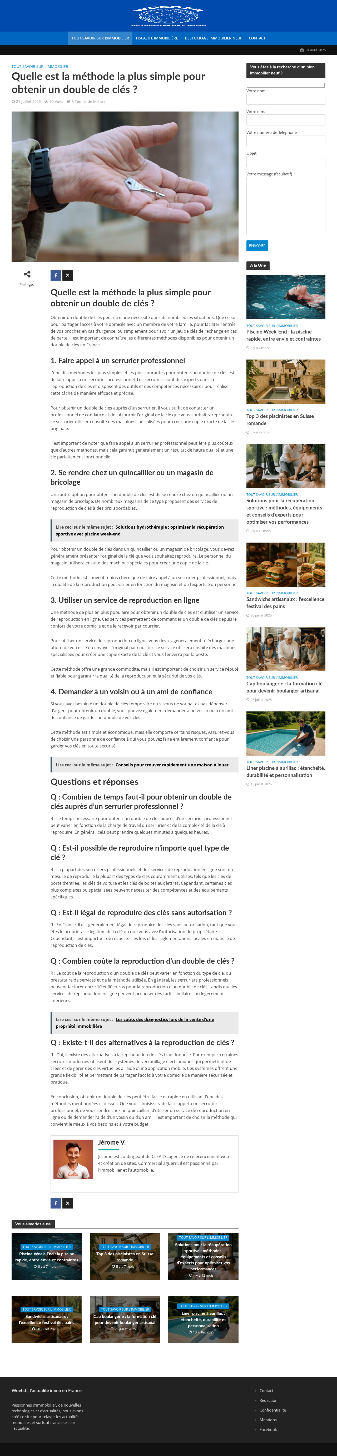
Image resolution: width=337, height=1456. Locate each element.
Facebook (268, 1429)
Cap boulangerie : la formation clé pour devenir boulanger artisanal (124, 1320)
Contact (257, 38)
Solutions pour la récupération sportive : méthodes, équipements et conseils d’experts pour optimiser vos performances (203, 1257)
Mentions (268, 1419)
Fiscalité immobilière (157, 38)
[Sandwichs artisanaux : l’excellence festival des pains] (285, 564)
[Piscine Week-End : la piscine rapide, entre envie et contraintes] (285, 296)
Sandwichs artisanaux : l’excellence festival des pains (46, 1320)
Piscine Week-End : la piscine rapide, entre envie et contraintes (46, 1257)
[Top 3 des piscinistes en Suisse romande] (285, 381)
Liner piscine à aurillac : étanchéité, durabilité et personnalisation (203, 1319)
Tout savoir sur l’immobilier (100, 38)
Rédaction (268, 1400)
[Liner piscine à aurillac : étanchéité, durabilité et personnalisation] (285, 733)
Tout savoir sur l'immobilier (40, 66)
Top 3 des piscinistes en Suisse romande (124, 1257)
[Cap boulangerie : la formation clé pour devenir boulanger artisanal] (285, 648)
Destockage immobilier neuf (213, 38)
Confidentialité (273, 1410)
